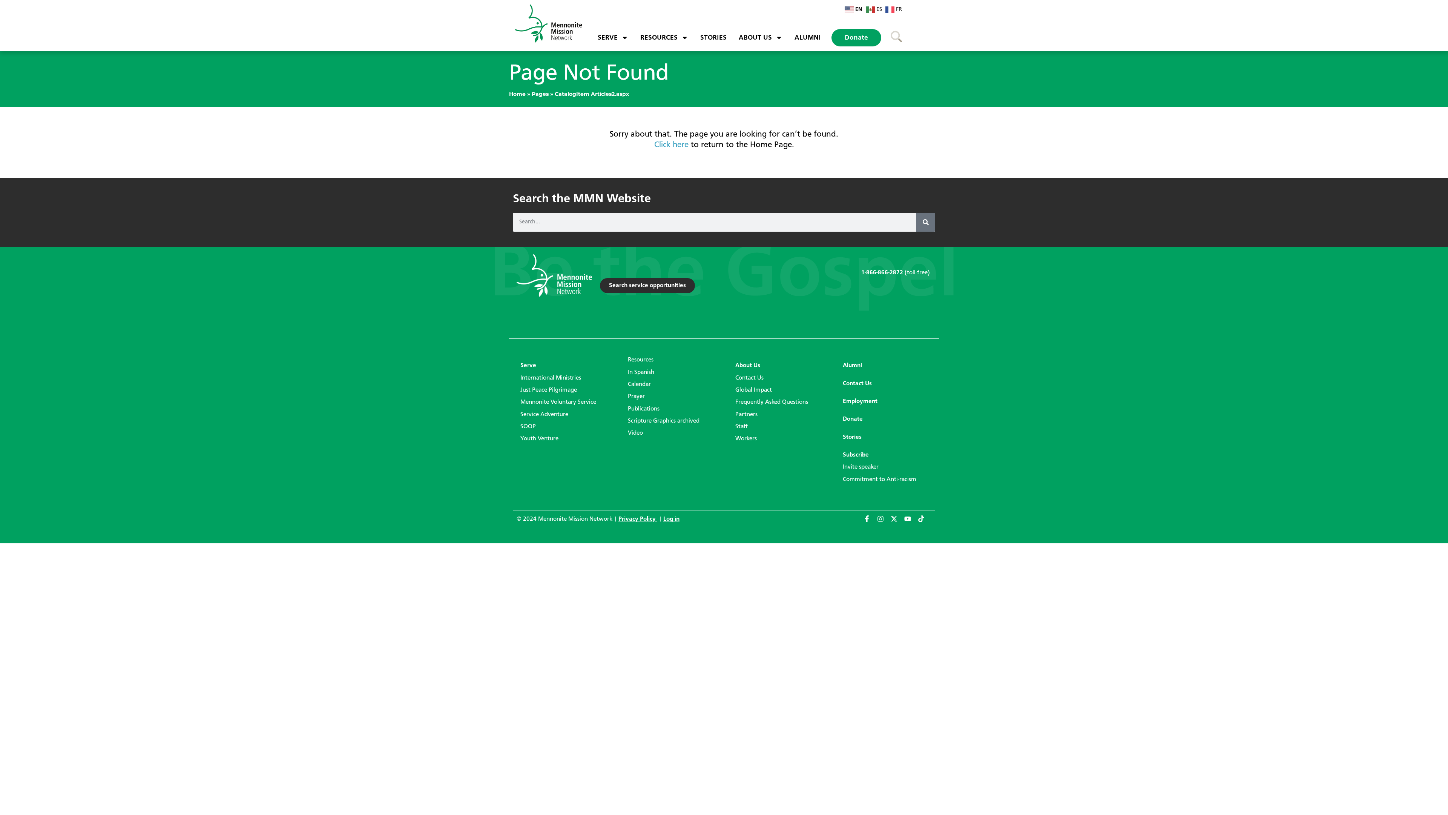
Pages (540, 94)
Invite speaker (861, 467)
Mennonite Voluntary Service (558, 402)
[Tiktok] (924, 522)
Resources (659, 37)
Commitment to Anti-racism (879, 480)
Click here (671, 145)
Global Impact (753, 390)
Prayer (636, 397)
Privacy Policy (637, 519)
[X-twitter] (897, 522)
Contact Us (749, 378)
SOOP (528, 427)
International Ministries (550, 378)
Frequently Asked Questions (771, 402)
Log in (671, 519)
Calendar (639, 384)
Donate (856, 37)
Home (517, 94)
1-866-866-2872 (882, 273)
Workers (746, 439)
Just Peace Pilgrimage (548, 390)
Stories (713, 37)
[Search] (925, 222)
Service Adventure (544, 415)
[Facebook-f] (870, 522)
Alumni (808, 37)
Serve (608, 37)
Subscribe (856, 455)
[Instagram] (884, 522)
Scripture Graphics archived (663, 421)
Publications (644, 409)
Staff (741, 427)
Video (635, 433)
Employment (860, 401)
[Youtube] (911, 522)
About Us (755, 37)
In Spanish (641, 372)
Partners (746, 415)
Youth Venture (539, 439)
